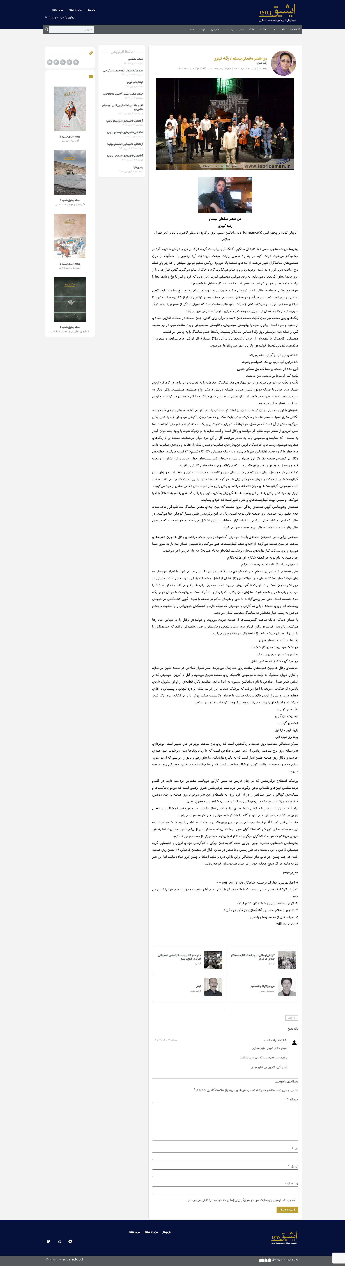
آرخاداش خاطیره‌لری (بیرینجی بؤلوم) (125, 156)
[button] (291, 1018)
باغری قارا (138, 167)
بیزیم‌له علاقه (75, 10)
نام (295, 1149)
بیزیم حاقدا (57, 10)
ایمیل (293, 1166)
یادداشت (228, 29)
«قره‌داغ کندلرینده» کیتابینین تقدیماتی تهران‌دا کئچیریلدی (179, 957)
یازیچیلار (91, 10)
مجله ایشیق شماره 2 (70, 264)
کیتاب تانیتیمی (135, 59)
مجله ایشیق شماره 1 (70, 327)
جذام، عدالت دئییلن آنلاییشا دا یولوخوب (123, 94)
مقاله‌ (251, 29)
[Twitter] (48, 1241)
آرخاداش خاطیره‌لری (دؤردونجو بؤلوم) (124, 121)
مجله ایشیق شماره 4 (70, 137)
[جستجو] (46, 29)
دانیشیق (215, 29)
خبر (273, 29)
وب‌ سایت (291, 1183)
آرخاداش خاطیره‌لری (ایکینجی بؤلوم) (125, 144)
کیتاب (202, 29)
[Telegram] (70, 1241)
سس (241, 29)
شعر (283, 29)
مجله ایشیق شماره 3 (70, 200)
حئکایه (262, 29)
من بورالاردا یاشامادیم (262, 986)
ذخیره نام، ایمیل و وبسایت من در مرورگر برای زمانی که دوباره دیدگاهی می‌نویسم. (241, 1200)
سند (191, 29)
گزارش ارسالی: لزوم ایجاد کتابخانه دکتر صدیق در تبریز (253, 957)
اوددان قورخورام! (134, 82)
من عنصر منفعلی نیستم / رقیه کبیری (240, 58)
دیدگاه (292, 1099)
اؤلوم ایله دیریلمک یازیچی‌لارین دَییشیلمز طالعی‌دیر (122, 107)
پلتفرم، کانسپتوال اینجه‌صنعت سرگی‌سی (123, 71)
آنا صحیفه (295, 29)
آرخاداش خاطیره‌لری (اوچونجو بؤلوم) (125, 133)
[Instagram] (59, 1241)
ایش (198, 986)
